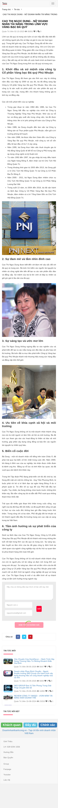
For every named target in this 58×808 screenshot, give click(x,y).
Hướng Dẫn (8, 752)
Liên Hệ (7, 780)
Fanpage (7, 769)
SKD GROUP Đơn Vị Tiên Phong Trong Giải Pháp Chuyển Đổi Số (32, 687)
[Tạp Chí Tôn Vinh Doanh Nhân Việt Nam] (4, 3)
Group (6, 764)
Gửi (39, 609)
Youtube (7, 774)
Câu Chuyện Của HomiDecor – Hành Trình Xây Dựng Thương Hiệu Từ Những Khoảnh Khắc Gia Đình (34, 661)
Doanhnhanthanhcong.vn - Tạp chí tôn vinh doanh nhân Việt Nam (29, 731)
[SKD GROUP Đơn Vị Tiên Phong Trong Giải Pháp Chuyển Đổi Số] (8, 688)
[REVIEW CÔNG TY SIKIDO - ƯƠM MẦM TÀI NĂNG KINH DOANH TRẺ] (8, 697)
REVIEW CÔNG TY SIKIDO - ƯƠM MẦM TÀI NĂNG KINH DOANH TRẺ (33, 697)
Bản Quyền (8, 757)
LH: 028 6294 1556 (12, 747)
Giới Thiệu (8, 741)
